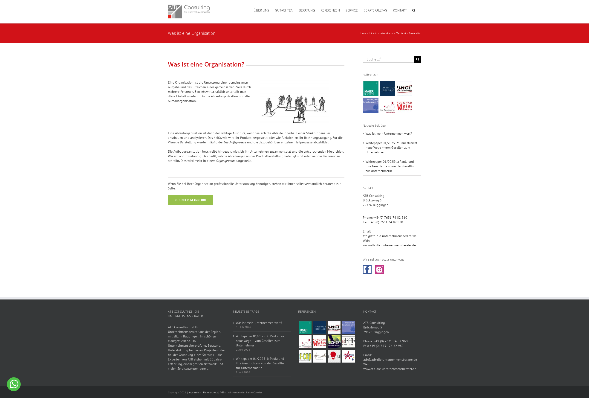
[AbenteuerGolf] (334, 342)
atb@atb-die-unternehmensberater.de (389, 236)
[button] (413, 10)
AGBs (223, 392)
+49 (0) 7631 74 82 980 (386, 222)
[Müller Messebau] (388, 105)
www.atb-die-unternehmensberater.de (389, 245)
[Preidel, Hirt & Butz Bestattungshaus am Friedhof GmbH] (371, 105)
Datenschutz (210, 392)
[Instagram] (379, 269)
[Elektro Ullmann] (334, 356)
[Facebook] (367, 269)
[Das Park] (348, 342)
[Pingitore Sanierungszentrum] (404, 88)
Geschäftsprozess (235, 142)
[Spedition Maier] (388, 88)
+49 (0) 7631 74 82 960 (390, 217)
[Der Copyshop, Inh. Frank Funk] (305, 356)
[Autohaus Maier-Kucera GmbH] (404, 105)
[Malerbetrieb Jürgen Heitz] (348, 356)
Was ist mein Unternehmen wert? (389, 133)
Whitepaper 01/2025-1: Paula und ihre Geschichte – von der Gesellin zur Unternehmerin (390, 166)
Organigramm (225, 161)
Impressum (194, 392)
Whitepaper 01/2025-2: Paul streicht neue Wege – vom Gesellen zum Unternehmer (391, 147)
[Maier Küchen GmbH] (371, 88)
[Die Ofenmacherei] (319, 356)
